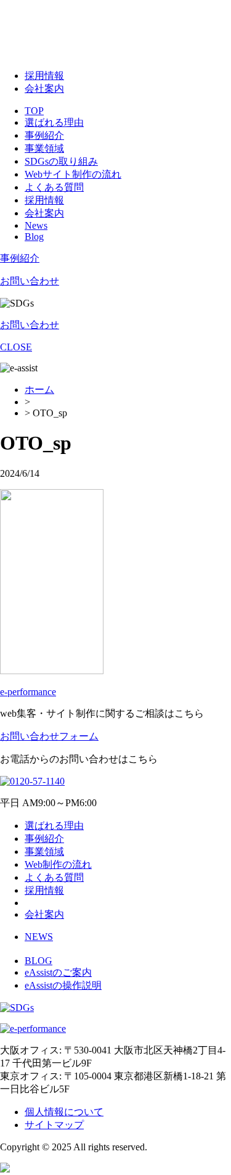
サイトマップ (54, 1124)
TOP (34, 110)
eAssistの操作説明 (63, 985)
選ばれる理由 (54, 122)
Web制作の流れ (58, 864)
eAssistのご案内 (58, 972)
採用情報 (44, 75)
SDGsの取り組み (61, 161)
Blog (34, 236)
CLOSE (16, 347)
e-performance (28, 691)
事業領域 (44, 148)
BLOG (38, 960)
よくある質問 (54, 187)
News (36, 225)
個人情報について (64, 1112)
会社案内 (44, 88)
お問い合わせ (29, 281)
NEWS (39, 936)
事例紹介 (44, 135)
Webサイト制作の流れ (73, 174)
